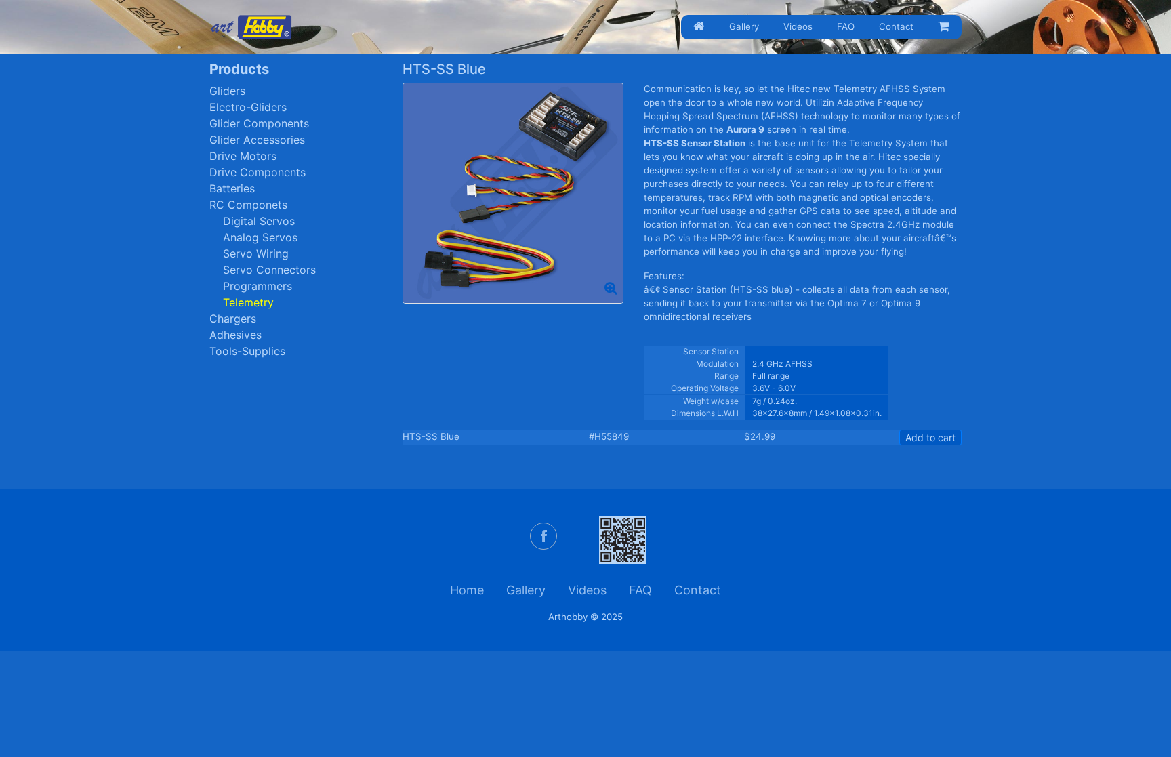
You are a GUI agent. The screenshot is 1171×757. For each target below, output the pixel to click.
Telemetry (248, 302)
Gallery (744, 26)
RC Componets (248, 204)
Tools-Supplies (247, 351)
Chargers (232, 318)
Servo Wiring (256, 253)
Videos (798, 26)
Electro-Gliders (248, 107)
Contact (896, 26)
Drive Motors (242, 156)
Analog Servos (260, 237)
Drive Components (257, 172)
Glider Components (259, 123)
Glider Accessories (257, 139)
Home (467, 590)
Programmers (257, 286)
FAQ (846, 26)
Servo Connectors (269, 270)
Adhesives (235, 335)
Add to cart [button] (930, 437)
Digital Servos (259, 221)
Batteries (232, 188)
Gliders (227, 91)
